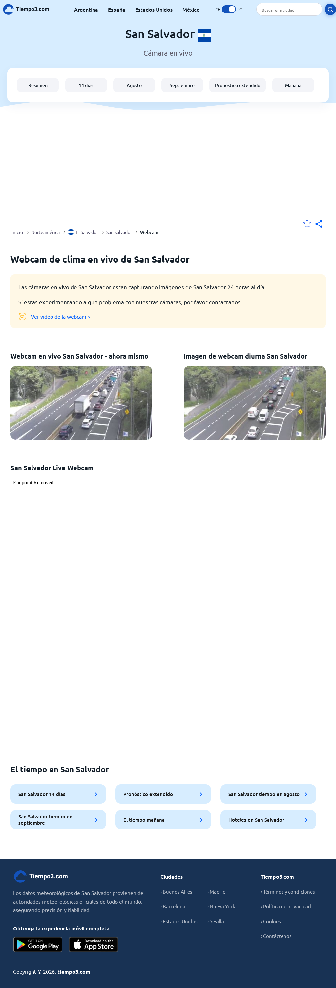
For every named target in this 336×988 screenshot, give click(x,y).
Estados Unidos (154, 9)
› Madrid (216, 891)
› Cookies (271, 921)
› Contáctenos (276, 936)
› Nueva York (221, 906)
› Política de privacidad (286, 906)
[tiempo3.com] (29, 9)
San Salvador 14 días (41, 794)
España (116, 9)
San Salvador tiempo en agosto (264, 794)
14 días (86, 85)
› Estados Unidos (179, 921)
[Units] (229, 9)
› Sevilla (215, 921)
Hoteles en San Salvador (256, 819)
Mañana (293, 85)
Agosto (134, 85)
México (191, 9)
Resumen (38, 85)
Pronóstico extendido (237, 85)
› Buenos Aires (176, 891)
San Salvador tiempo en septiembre (45, 819)
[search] (330, 9)
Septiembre (182, 85)
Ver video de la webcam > (61, 316)
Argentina (86, 9)
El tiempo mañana (144, 819)
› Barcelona (172, 906)
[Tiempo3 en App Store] (93, 944)
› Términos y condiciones (288, 891)
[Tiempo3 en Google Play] (37, 944)
